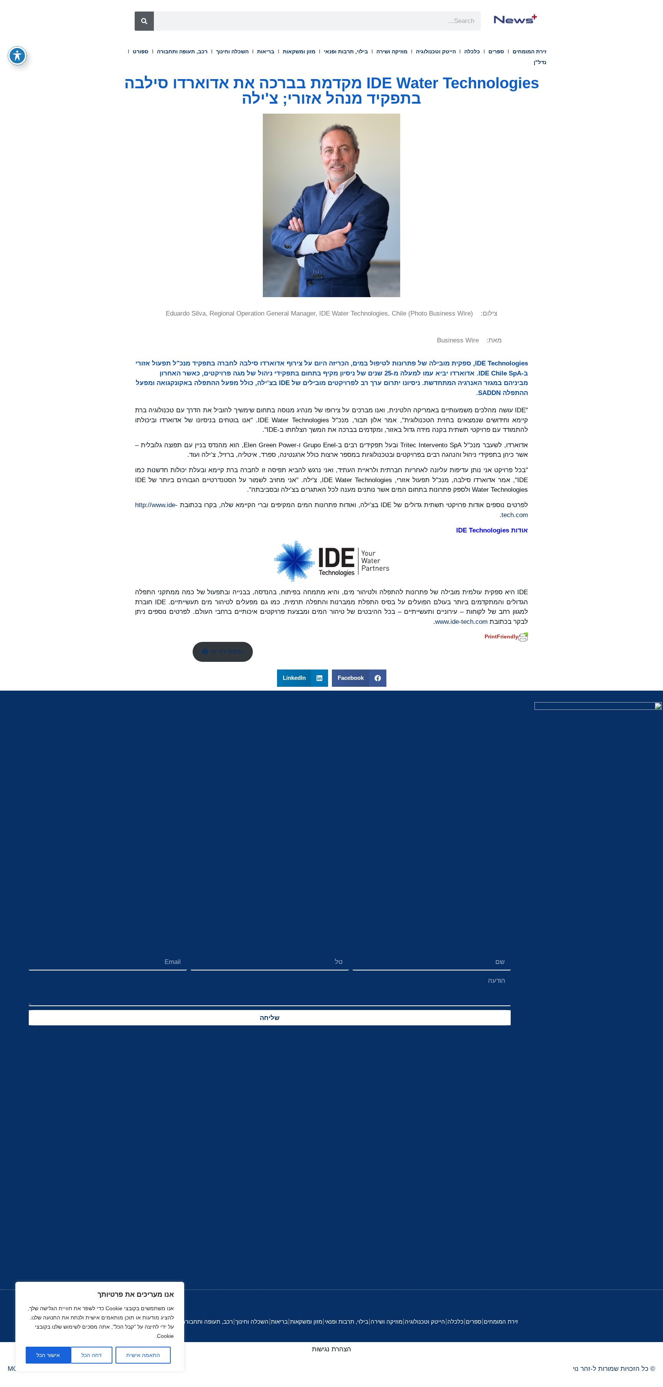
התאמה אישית (143, 1355)
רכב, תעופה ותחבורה (182, 51)
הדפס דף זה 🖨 (222, 651)
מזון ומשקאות (299, 51)
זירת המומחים (529, 51)
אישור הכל (48, 1355)
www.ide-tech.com (461, 621)
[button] (359, 678)
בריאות (265, 51)
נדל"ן (540, 62)
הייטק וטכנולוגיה (436, 51)
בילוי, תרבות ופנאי (346, 51)
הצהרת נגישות (331, 1349)
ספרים (496, 51)
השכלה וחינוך (232, 51)
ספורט (140, 51)
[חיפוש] (144, 21)
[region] (99, 1327)
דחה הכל (91, 1355)
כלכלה (472, 51)
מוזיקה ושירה (391, 51)
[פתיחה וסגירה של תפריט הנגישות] (17, 55)
